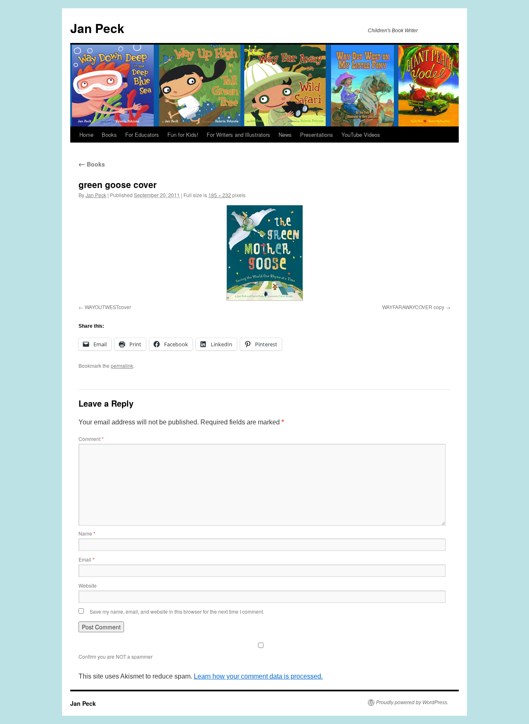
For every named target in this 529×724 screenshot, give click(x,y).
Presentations (316, 134)
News (285, 134)
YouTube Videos (360, 134)
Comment (91, 438)
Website (88, 585)
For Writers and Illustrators (238, 134)
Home (86, 134)
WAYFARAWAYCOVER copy (413, 306)
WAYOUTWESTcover (108, 306)
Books (109, 134)
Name (87, 533)
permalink (122, 365)
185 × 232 (219, 194)
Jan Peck (97, 28)
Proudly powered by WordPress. (412, 702)
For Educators (142, 134)
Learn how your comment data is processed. (258, 676)
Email (87, 559)
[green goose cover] (264, 253)
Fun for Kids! (182, 134)
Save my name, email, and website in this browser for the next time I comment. (177, 611)
